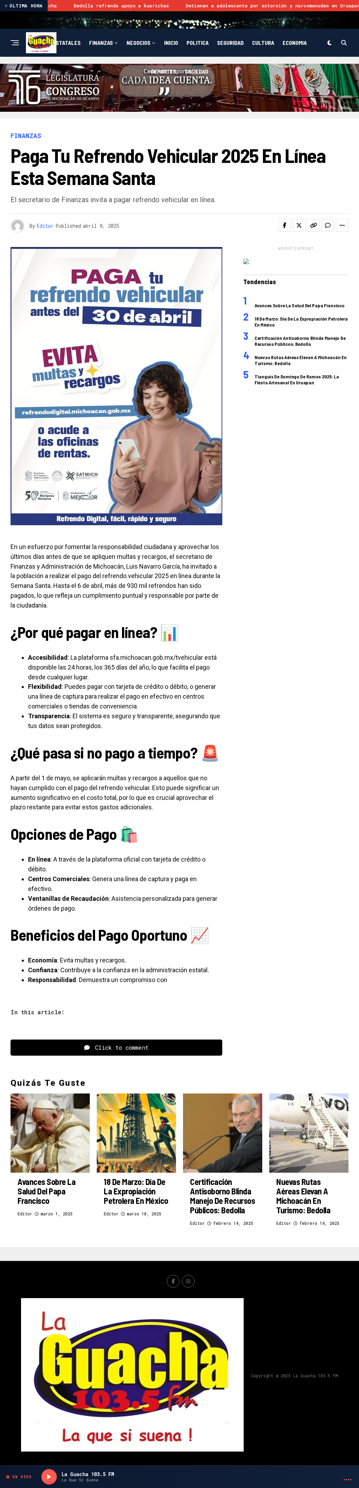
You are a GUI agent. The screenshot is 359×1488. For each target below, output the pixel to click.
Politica (198, 42)
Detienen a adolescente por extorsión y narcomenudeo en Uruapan (162, 5)
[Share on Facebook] (284, 225)
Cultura (263, 42)
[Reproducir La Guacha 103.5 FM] (49, 1476)
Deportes (163, 71)
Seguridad (230, 42)
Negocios (138, 42)
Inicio (171, 42)
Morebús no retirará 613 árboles (308, 5)
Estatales (67, 42)
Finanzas (101, 42)
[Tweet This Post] (299, 225)
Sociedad (196, 71)
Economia (295, 42)
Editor (45, 225)
